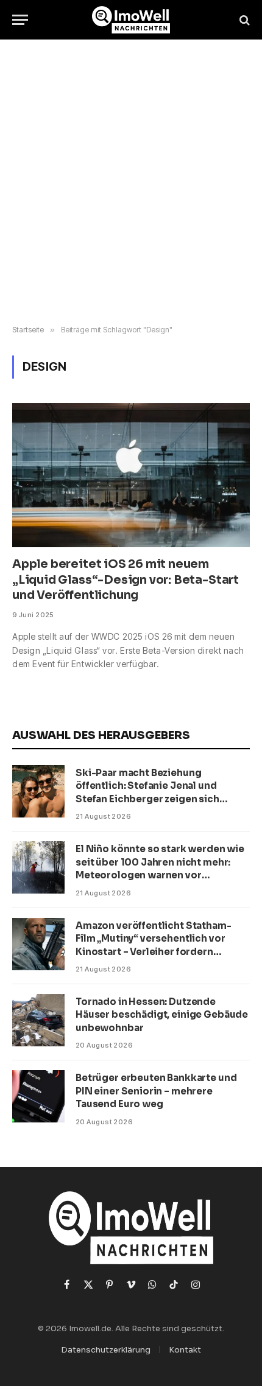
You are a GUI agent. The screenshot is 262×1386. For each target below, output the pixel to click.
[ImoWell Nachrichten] (131, 20)
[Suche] (243, 19)
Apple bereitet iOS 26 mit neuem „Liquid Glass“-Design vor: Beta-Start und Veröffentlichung (125, 580)
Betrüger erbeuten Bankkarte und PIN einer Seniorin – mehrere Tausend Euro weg (156, 1091)
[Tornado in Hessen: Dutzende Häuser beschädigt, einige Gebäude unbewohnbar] (38, 1020)
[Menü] (20, 19)
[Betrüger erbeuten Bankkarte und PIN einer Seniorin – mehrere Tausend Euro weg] (38, 1096)
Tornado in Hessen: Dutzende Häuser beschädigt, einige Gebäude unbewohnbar (162, 1015)
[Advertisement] (131, 182)
